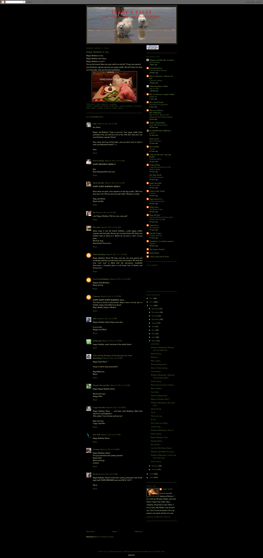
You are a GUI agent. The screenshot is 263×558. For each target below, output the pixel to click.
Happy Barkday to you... (160, 437)
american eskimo (101, 106)
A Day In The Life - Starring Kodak (160, 155)
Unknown (96, 296)
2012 (151, 302)
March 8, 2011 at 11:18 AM (116, 254)
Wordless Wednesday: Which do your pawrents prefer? (163, 376)
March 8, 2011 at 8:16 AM (115, 183)
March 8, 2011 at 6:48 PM (115, 407)
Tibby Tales (153, 207)
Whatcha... (155, 357)
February (155, 466)
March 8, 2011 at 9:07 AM (111, 227)
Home (114, 531)
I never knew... (156, 371)
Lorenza (96, 449)
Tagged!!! (152, 243)
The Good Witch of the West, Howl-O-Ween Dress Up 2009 (161, 218)
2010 (151, 474)
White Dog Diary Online (158, 86)
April (154, 337)
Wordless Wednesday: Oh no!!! (162, 430)
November (156, 312)
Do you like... (156, 444)
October (155, 315)
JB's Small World (156, 102)
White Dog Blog (99, 254)
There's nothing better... (159, 395)
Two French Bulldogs (101, 279)
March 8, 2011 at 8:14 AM (115, 160)
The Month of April (155, 209)
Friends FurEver (155, 68)
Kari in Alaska (98, 160)
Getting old (153, 96)
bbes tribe (96, 227)
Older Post (138, 531)
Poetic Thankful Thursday (158, 70)
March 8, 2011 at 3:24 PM (107, 318)
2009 (151, 477)
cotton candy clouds (157, 191)
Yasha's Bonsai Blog (157, 122)
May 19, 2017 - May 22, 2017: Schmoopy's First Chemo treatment (161, 116)
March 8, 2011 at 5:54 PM (120, 385)
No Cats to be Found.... (157, 177)
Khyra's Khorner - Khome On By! (161, 77)
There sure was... (157, 416)
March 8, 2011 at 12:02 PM (120, 279)
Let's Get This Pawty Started (161, 448)
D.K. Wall (96, 434)
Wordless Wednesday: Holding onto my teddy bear (162, 348)
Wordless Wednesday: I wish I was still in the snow (163, 456)
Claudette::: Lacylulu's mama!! (161, 241)
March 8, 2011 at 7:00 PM (110, 449)
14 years (152, 149)
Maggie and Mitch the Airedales (161, 60)
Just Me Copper (155, 233)
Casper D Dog (154, 164)
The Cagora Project (157, 249)
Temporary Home (155, 159)
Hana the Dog (154, 215)
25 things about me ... (156, 235)
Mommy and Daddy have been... (163, 451)
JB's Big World (155, 175)
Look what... (155, 344)
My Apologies (154, 227)
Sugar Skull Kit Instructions (158, 125)
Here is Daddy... (156, 388)
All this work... (156, 426)
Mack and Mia (98, 182)
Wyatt (95, 474)
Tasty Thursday (154, 62)
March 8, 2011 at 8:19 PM (108, 474)
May (153, 333)
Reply (95, 153)
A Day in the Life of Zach (159, 256)
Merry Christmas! (155, 141)
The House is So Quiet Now (158, 104)
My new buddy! (154, 185)
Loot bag (152, 193)
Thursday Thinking (155, 80)
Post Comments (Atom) (105, 536)
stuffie (107, 108)
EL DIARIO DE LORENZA (160, 130)
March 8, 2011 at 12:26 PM (111, 296)
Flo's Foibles (154, 146)
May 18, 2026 (154, 88)
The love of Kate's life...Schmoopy (156, 111)
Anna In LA (153, 225)
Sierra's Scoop (156, 353)
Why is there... (156, 360)
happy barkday (126, 106)
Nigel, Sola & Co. (156, 199)
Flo (94, 212)
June (153, 330)
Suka (95, 123)
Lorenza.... (152, 133)
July (153, 326)
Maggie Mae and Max (101, 385)
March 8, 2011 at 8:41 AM (106, 212)
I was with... (155, 392)
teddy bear (117, 108)
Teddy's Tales (131, 12)
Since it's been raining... (159, 368)
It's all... (154, 419)
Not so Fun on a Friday (159, 423)
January (155, 469)
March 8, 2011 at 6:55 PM (111, 434)
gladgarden (97, 340)
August (154, 323)
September (156, 319)
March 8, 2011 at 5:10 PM (112, 358)
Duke (95, 318)
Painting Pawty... (157, 441)
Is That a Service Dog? (156, 201)
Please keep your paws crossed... (163, 385)
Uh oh (153, 412)
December (155, 308)
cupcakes (114, 106)
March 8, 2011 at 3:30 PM (112, 340)
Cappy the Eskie (99, 407)
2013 (151, 298)
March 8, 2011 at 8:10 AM (107, 123)
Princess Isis (154, 138)
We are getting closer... (159, 364)
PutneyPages (154, 252)
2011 (151, 305)
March (154, 340)
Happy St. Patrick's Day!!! (160, 399)
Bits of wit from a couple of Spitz (161, 94)
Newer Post (90, 531)
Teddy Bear (167, 489)
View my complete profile (158, 517)
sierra (100, 108)
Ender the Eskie (155, 183)
